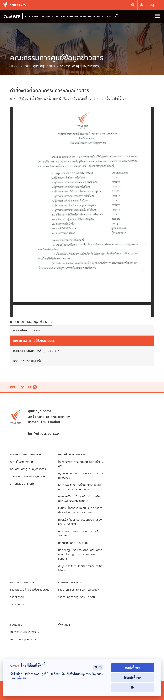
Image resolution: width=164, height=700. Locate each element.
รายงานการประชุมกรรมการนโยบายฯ (78, 590)
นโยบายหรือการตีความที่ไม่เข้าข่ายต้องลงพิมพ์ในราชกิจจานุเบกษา (79, 498)
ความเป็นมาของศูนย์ (26, 330)
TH (100, 667)
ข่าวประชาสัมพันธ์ (39, 590)
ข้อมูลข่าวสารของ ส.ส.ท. (73, 454)
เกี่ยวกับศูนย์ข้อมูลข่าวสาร (39, 66)
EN (95, 667)
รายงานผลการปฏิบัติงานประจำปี (76, 597)
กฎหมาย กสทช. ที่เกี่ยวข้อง (73, 543)
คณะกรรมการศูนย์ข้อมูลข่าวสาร (34, 340)
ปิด (132, 687)
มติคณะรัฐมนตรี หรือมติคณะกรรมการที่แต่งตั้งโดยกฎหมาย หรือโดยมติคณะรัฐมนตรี (80, 554)
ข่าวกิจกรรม (17, 597)
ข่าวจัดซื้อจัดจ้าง (19, 590)
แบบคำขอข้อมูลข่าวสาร (23, 639)
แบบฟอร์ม (16, 624)
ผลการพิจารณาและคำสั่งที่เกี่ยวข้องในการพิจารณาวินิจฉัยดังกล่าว (79, 487)
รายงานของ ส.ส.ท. (69, 582)
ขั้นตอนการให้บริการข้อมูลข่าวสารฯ (36, 350)
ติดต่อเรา (64, 624)
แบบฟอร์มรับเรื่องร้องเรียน (24, 632)
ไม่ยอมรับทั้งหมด (132, 677)
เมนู (152, 5)
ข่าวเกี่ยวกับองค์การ (22, 582)
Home (15, 66)
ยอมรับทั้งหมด (132, 667)
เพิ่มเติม (21, 678)
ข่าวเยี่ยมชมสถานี (19, 604)
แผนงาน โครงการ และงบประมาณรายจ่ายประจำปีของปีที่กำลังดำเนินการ (81, 510)
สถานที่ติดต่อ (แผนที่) (27, 361)
